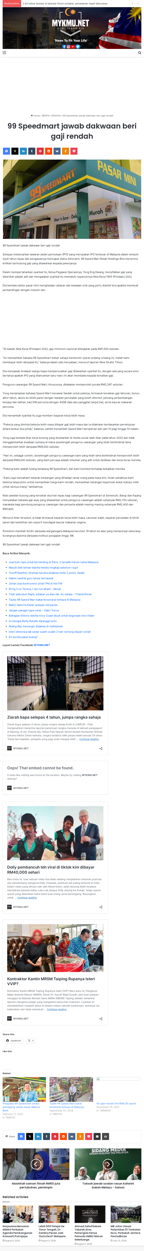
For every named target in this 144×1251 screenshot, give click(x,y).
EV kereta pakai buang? (23, 637)
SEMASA (56, 115)
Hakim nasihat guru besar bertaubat (31, 578)
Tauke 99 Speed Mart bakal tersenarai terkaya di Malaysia (44, 599)
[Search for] (139, 52)
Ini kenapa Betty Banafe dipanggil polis (33, 621)
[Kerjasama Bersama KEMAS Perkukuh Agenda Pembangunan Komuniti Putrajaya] (18, 1214)
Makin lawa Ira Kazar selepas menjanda (33, 605)
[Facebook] (6, 151)
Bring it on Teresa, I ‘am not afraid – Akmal (35, 589)
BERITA (46, 115)
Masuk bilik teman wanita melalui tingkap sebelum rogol (43, 567)
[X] (14, 151)
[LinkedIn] (23, 151)
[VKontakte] (57, 151)
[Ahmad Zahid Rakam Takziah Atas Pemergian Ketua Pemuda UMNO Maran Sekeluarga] (90, 1214)
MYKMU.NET (42, 645)
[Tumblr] (31, 151)
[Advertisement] (72, 84)
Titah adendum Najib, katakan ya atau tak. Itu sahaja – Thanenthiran (50, 594)
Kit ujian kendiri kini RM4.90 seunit (116, 1103)
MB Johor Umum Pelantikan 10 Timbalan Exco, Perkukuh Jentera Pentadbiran (125, 1231)
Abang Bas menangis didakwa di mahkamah (36, 626)
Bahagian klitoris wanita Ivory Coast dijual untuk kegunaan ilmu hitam (51, 615)
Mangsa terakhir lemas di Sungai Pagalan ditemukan (51, 3)
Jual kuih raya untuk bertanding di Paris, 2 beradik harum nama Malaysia (53, 562)
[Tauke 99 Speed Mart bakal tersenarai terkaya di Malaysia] (71, 1089)
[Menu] (4, 52)
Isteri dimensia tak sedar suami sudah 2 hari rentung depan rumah (50, 631)
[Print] (105, 1136)
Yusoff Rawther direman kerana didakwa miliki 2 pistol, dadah (47, 572)
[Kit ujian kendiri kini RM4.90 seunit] (118, 1089)
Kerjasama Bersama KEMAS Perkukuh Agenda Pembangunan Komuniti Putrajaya (17, 1231)
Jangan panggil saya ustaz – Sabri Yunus (34, 610)
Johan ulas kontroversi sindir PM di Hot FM (35, 583)
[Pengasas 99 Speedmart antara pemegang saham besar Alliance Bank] (24, 1089)
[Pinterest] (40, 151)
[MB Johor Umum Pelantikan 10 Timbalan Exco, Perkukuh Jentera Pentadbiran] (126, 1214)
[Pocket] (73, 151)
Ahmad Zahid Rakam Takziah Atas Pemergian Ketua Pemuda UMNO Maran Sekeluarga (89, 1233)
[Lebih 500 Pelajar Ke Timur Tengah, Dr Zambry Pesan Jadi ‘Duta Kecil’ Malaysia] (54, 1214)
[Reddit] (48, 151)
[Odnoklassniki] (65, 151)
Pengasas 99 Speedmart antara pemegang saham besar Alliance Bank (21, 1107)
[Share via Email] (97, 1136)
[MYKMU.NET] (72, 28)
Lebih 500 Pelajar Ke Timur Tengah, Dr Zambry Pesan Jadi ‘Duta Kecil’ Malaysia (52, 1231)
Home (36, 115)
